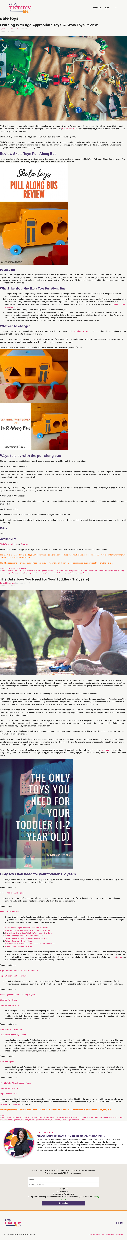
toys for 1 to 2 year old (12, 1120)
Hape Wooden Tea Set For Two (13, 976)
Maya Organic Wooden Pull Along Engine (17, 995)
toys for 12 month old (42, 1120)
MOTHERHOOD (12, 568)
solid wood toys (96, 1117)
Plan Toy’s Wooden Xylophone (13, 1035)
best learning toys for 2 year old (75, 571)
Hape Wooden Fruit (8, 1094)
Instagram (118, 957)
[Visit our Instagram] (121, 1223)
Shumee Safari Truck (9, 1088)
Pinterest (17, 1104)
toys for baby (56, 1120)
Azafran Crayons (7, 1061)
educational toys (111, 571)
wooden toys (71, 573)
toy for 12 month (119, 1117)
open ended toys (52, 1117)
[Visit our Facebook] (117, 1223)
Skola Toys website (8, 544)
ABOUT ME (97, 8)
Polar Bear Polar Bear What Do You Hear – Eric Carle (27, 930)
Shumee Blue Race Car (10, 1005)
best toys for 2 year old (96, 571)
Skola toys (28, 573)
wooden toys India (83, 573)
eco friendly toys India (10, 1117)
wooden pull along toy (40, 573)
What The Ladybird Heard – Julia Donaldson (24, 936)
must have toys (40, 1117)
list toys (31, 1117)
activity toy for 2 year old (11, 571)
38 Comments (10, 583)
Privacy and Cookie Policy (96, 1234)
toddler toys (107, 1117)
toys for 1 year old (27, 1120)
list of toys (23, 1117)
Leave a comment (11, 29)
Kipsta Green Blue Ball (9, 912)
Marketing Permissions (64, 1194)
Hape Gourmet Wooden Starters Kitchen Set (19, 970)
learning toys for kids (83, 331)
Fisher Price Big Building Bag (12, 893)
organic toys (63, 1117)
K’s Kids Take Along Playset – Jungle (15, 1083)
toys (1, 1120)
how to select (68, 129)
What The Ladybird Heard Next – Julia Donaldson (26, 938)
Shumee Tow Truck (8, 1000)
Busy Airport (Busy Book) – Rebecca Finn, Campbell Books (30, 944)
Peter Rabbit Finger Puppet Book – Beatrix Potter (26, 928)
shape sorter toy (17, 573)
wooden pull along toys (57, 573)
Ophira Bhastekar (45, 1132)
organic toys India (75, 1117)
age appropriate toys (29, 571)
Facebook (4, 1104)
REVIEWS (22, 568)
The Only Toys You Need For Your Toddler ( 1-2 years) (44, 579)
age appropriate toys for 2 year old (50, 571)
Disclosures (110, 1234)
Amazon (24, 544)
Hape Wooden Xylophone (11, 1029)
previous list (107, 750)
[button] (116, 8)
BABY (4, 568)
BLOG (107, 8)
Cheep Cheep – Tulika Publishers (19, 946)
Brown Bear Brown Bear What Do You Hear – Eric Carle (28, 933)
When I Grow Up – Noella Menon (19, 941)
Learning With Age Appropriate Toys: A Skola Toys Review (49, 25)
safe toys (7, 573)
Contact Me (119, 1234)
